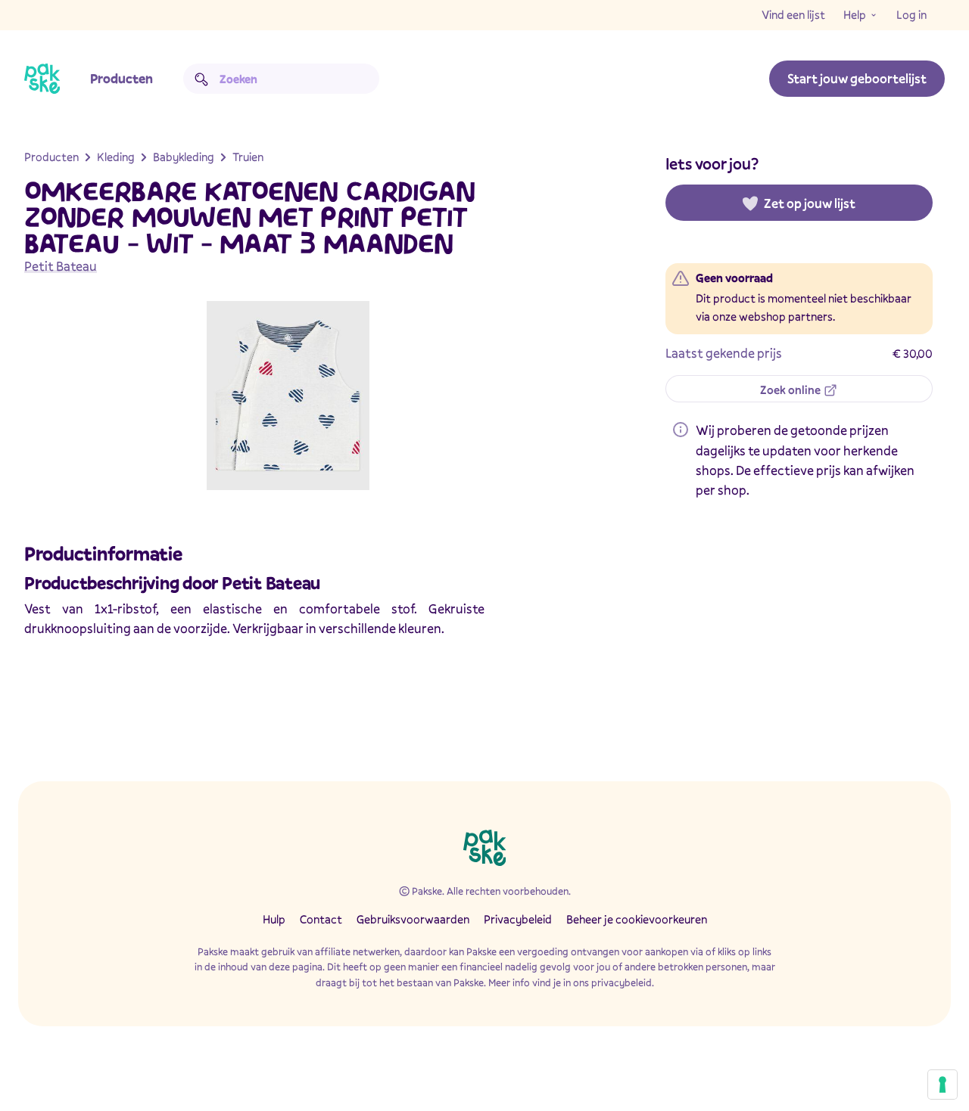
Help (854, 14)
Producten (121, 78)
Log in (911, 14)
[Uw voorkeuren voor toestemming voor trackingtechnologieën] (942, 1084)
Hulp (274, 918)
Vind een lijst (793, 14)
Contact (321, 918)
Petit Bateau (60, 266)
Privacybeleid (518, 918)
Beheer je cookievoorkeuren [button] (636, 918)
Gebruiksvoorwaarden (413, 918)
